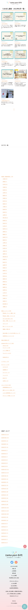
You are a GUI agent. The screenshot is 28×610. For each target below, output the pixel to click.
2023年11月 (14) (5, 472)
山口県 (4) (5, 273)
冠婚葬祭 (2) (5, 369)
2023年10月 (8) (4, 475)
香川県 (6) (5, 276)
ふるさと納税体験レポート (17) (9, 392)
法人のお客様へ (14, 585)
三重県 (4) (5, 242)
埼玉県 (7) (5, 212)
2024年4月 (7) (4, 456)
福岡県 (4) (5, 287)
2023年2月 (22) (4, 501)
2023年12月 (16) (5, 469)
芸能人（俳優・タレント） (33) (9, 320)
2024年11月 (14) (5, 434)
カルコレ (14, 600)
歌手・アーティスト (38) (8, 326)
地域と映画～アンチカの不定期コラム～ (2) (11, 333)
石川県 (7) (5, 226)
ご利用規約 (14, 570)
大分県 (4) (5, 292)
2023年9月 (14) (4, 479)
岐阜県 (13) (5, 237)
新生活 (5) (5, 378)
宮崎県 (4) (5, 298)
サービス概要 (14, 575)
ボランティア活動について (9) (9, 395)
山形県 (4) (5, 192)
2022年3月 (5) (4, 536)
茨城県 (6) (5, 198)
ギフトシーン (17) (5, 364)
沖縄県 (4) (5, 306)
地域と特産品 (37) (5, 340)
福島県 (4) (5, 195)
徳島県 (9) (5, 278)
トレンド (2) (5, 375)
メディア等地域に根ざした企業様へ (14, 593)
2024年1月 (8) (4, 466)
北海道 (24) (5, 178)
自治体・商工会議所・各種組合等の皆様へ (14, 591)
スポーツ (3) (5, 323)
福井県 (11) (5, 228)
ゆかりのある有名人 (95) (8, 318)
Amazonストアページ (14, 595)
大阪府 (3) (5, 251)
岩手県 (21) (5, 184)
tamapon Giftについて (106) (7, 343)
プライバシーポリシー (14, 581)
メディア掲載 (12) (6, 350)
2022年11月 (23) (5, 510)
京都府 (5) (5, 245)
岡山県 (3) (5, 262)
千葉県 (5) (5, 206)
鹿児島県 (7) (5, 303)
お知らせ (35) (5, 345)
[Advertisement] (14, 128)
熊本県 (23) (5, 295)
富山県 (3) (5, 223)
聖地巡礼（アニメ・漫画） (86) (9, 313)
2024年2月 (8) (4, 463)
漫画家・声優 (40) (6, 329)
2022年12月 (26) (5, 507)
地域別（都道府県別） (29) (7, 176)
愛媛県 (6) (5, 284)
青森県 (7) (5, 181)
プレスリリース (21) (7, 353)
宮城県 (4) (5, 187)
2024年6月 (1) (4, 450)
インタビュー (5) (5, 361)
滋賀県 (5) (5, 253)
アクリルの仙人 (14, 603)
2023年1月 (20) (4, 504)
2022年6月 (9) (4, 526)
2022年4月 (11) (4, 533)
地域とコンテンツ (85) (6, 310)
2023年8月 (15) (4, 482)
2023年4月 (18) (4, 494)
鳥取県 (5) (5, 267)
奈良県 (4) (5, 248)
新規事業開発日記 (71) (7, 387)
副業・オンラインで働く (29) (9, 390)
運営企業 (14, 573)
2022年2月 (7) (4, 539)
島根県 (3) (5, 270)
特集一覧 (14, 568)
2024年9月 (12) (4, 440)
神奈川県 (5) (5, 217)
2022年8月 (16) (4, 520)
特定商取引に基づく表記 (14, 577)
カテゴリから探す (14, 566)
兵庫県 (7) (5, 259)
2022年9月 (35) (4, 517)
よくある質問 (14, 583)
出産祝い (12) (5, 380)
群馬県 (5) (5, 203)
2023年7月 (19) (4, 485)
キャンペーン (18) (6, 347)
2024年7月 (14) (4, 447)
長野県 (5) (5, 231)
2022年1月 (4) (4, 542)
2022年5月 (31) (4, 529)
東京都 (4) (5, 209)
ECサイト (24, 607)
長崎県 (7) (5, 301)
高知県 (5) (5, 281)
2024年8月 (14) (4, 444)
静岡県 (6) (5, 234)
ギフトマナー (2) (6, 372)
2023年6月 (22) (4, 488)
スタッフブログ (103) (6, 385)
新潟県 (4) (5, 220)
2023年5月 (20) (4, 491)
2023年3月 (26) (4, 498)
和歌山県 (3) (5, 256)
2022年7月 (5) (4, 523)
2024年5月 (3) (4, 453)
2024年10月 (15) (5, 437)
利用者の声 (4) (6, 357)
